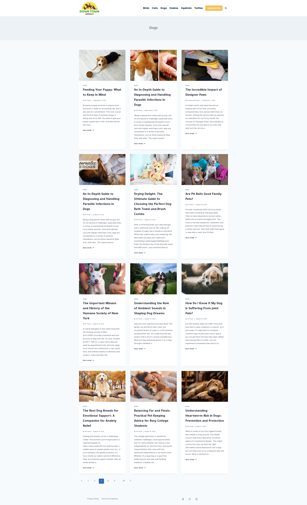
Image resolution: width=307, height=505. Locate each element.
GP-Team (88, 100)
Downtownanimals (193, 100)
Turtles (198, 8)
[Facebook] (183, 499)
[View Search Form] (226, 8)
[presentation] (102, 65)
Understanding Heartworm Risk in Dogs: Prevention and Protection (204, 416)
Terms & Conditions (109, 499)
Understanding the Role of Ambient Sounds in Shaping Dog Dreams (151, 308)
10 (124, 481)
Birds (146, 8)
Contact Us (213, 8)
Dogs (164, 8)
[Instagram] (196, 499)
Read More (88, 130)
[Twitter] (189, 499)
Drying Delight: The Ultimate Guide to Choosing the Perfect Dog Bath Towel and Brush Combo (152, 204)
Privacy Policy (93, 499)
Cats (155, 8)
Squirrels (186, 8)
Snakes (174, 8)
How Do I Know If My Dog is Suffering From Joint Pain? (203, 308)
